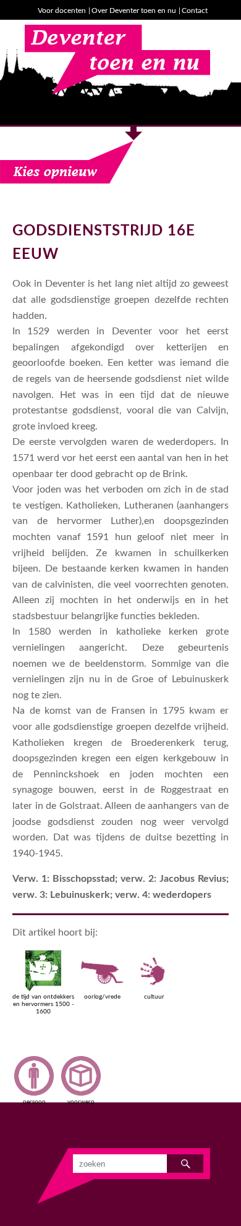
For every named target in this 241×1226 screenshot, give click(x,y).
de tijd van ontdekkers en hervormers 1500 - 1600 (43, 1004)
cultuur (154, 997)
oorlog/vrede (102, 997)
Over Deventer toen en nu (133, 10)
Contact (195, 10)
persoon (34, 1102)
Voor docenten (62, 10)
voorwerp (81, 1102)
